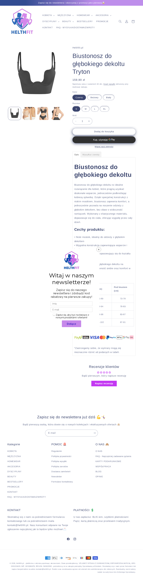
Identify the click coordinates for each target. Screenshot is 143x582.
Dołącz (71, 323)
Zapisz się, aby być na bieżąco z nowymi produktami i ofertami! (72, 316)
